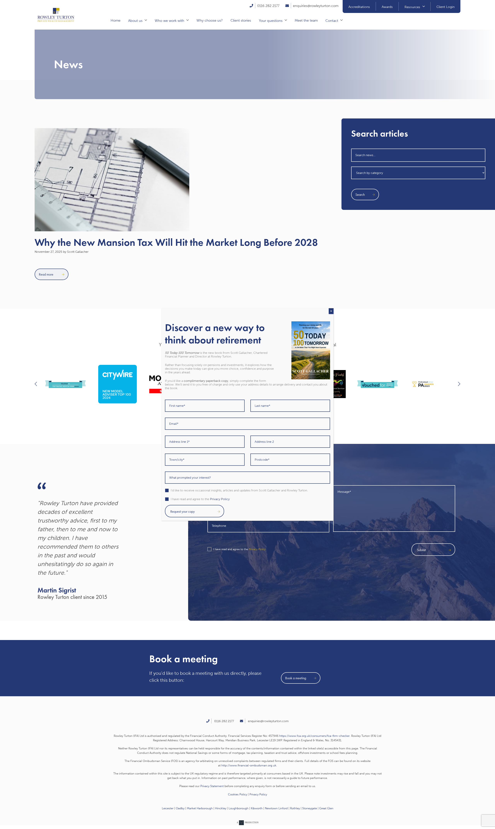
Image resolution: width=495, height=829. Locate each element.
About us (135, 21)
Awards (387, 7)
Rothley (295, 808)
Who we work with (169, 21)
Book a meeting (295, 678)
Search (360, 194)
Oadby (180, 808)
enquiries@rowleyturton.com (315, 6)
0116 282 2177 (268, 6)
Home (115, 20)
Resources (412, 7)
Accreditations (359, 7)
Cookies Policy (237, 794)
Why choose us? (209, 20)
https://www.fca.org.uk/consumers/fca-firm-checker (314, 736)
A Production (248, 822)
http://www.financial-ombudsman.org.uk (248, 765)
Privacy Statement (212, 786)
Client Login (445, 7)
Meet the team (306, 20)
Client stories (240, 20)
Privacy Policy (257, 549)
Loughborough (238, 808)
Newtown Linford (276, 808)
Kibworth (257, 808)
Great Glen (326, 808)
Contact (331, 21)
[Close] (331, 311)
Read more (46, 274)
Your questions (270, 21)
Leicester (167, 808)
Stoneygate (309, 808)
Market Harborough (200, 808)
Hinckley (220, 808)
